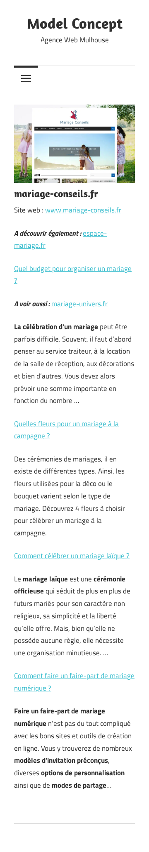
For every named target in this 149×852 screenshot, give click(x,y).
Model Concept (75, 23)
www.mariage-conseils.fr (83, 210)
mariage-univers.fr (79, 303)
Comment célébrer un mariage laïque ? (72, 555)
